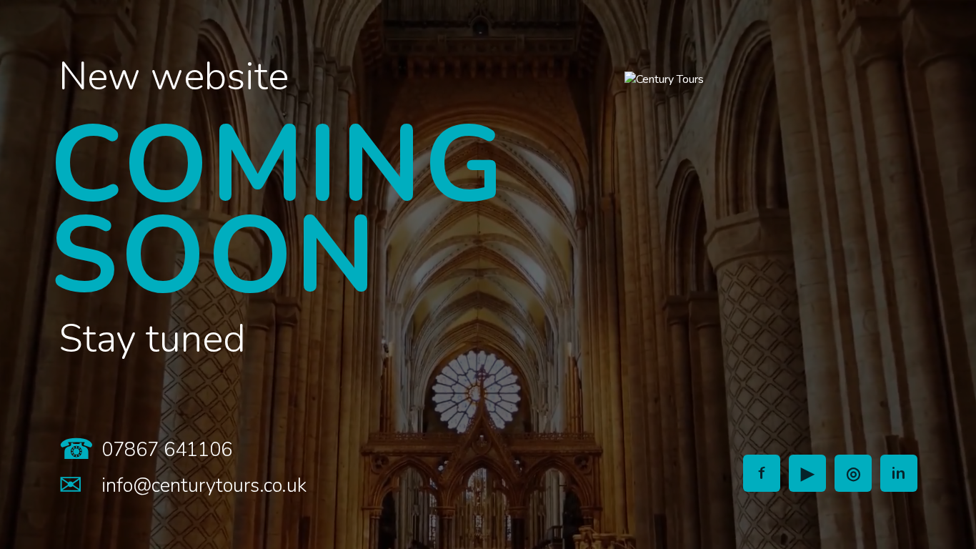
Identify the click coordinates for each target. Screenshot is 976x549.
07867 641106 (166, 449)
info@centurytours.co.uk (204, 485)
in (899, 473)
